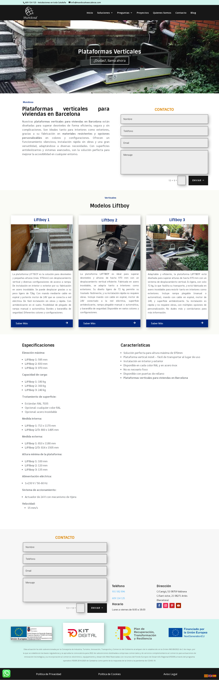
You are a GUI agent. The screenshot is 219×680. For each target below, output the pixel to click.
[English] (210, 675)
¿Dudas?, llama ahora (110, 60)
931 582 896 (118, 591)
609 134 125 (30, 2)
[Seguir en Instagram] (165, 605)
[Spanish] (214, 675)
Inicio (90, 13)
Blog (193, 13)
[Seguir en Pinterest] (172, 605)
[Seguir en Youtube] (178, 605)
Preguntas (123, 13)
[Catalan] (206, 675)
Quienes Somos (162, 13)
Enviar (196, 180)
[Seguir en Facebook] (159, 605)
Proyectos (143, 13)
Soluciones (103, 13)
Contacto (180, 13)
